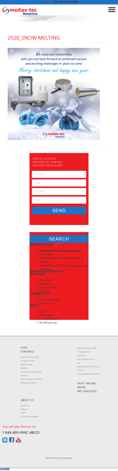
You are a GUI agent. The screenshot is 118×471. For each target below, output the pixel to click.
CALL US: (59, 2)
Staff (23, 412)
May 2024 (44, 280)
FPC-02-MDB (46, 254)
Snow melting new (49, 299)
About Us (25, 405)
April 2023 (45, 284)
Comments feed (48, 319)
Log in (43, 311)
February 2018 (47, 287)
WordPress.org (48, 322)
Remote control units (87, 348)
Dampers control (28, 382)
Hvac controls (47, 303)
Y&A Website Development (59, 458)
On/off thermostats (30, 357)
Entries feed (46, 315)
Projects (24, 409)
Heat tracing (86, 383)
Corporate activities (30, 416)
